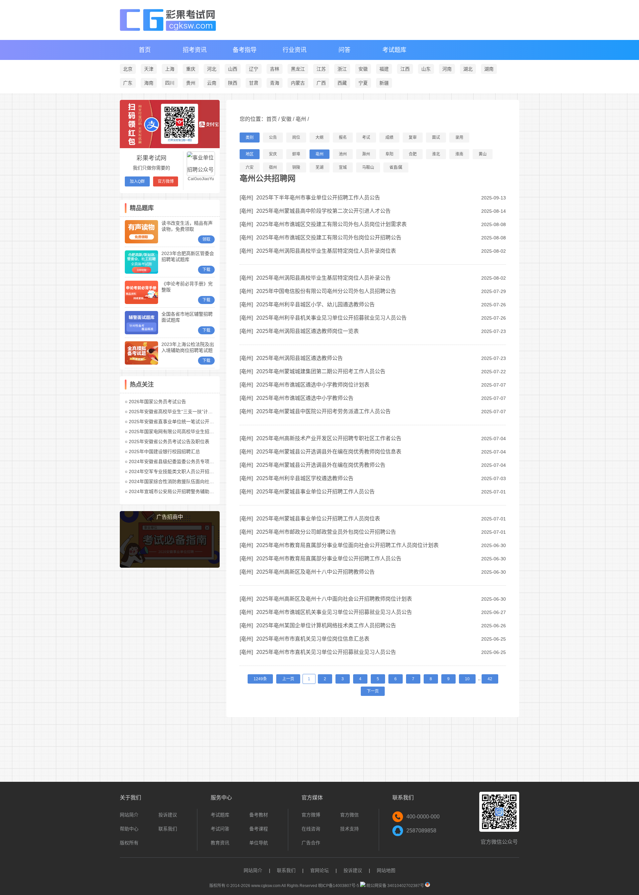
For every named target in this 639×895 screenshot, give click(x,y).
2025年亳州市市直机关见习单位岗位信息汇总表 (312, 639)
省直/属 (395, 167)
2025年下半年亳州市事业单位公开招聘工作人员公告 (318, 197)
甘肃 (253, 83)
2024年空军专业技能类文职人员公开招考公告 (176, 471)
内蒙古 (298, 83)
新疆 (384, 83)
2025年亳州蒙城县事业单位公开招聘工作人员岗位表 (318, 518)
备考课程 (258, 828)
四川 (169, 83)
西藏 (342, 83)
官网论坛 (319, 870)
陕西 (232, 83)
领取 (206, 239)
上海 (169, 69)
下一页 (373, 691)
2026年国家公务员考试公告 (157, 401)
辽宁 (253, 69)
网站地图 (386, 870)
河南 (447, 69)
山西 (232, 69)
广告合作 (311, 842)
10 (467, 679)
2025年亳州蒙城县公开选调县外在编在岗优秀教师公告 (320, 465)
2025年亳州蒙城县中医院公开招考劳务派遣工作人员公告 (323, 411)
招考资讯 (195, 50)
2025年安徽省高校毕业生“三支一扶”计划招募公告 (180, 411)
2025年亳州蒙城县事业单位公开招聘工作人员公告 (315, 491)
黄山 (483, 154)
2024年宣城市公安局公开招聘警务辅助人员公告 (178, 491)
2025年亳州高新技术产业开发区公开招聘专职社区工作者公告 (328, 438)
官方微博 (166, 181)
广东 (127, 83)
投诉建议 (167, 814)
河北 (211, 69)
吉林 (274, 69)
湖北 (468, 69)
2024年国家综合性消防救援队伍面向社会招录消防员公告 (188, 481)
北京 (127, 69)
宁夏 (363, 83)
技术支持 (349, 828)
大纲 (319, 137)
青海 (274, 83)
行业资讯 (295, 50)
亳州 (301, 119)
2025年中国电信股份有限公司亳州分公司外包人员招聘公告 (326, 291)
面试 (436, 137)
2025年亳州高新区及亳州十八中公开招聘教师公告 (315, 572)
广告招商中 (169, 517)
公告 (273, 137)
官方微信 (349, 814)
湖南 (489, 69)
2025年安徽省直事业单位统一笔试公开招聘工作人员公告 (188, 421)
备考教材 (258, 814)
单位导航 (258, 842)
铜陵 (296, 167)
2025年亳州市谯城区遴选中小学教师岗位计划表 (312, 385)
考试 (366, 137)
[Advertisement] (170, 675)
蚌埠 (296, 154)
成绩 (389, 137)
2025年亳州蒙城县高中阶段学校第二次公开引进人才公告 (323, 211)
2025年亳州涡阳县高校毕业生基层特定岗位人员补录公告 (323, 278)
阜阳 (389, 154)
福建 (384, 69)
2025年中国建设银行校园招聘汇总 (164, 451)
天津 (148, 69)
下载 (206, 269)
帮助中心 (129, 828)
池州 (343, 154)
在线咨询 (311, 828)
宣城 (343, 167)
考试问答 (220, 828)
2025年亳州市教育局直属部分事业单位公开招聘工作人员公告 (328, 558)
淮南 (459, 154)
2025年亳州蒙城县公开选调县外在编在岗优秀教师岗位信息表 (328, 451)
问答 (344, 50)
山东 (426, 69)
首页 (145, 50)
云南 (211, 83)
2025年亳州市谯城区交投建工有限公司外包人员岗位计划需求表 (331, 224)
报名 (343, 137)
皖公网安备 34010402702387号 (394, 885)
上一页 (288, 679)
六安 (250, 167)
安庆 (273, 154)
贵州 (190, 83)
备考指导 (245, 50)
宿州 (273, 167)
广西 (321, 83)
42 (490, 679)
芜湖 (319, 167)
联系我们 (167, 828)
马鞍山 (368, 167)
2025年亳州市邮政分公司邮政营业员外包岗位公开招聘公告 (326, 532)
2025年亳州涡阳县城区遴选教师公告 (299, 358)
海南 (148, 83)
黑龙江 (298, 69)
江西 (405, 69)
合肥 (413, 154)
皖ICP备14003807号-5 (338, 885)
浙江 (342, 69)
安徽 (363, 69)
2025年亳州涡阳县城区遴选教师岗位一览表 (307, 331)
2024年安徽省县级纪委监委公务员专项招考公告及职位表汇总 (192, 461)
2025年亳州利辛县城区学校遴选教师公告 (304, 478)
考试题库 (394, 50)
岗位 (296, 137)
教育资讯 (220, 842)
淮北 (436, 154)
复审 (413, 137)
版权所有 (129, 842)
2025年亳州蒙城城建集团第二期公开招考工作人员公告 (320, 371)
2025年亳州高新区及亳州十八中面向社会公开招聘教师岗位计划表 (334, 599)
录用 (459, 137)
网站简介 (129, 814)
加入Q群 (137, 181)
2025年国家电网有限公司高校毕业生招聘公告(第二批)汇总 (189, 431)
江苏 (321, 69)
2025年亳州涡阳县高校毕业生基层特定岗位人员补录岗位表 (326, 251)
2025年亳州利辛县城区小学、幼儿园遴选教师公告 (315, 304)
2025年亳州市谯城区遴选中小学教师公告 (304, 398)
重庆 (190, 69)
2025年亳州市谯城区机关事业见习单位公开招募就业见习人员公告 (334, 612)
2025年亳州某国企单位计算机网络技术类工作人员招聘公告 (326, 625)
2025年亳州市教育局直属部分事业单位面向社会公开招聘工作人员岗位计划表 (347, 545)
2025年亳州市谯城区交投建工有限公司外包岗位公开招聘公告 (328, 237)
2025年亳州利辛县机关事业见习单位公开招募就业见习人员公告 (331, 318)
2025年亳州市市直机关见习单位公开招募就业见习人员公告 (326, 652)
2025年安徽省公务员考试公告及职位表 (169, 441)
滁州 (366, 154)
